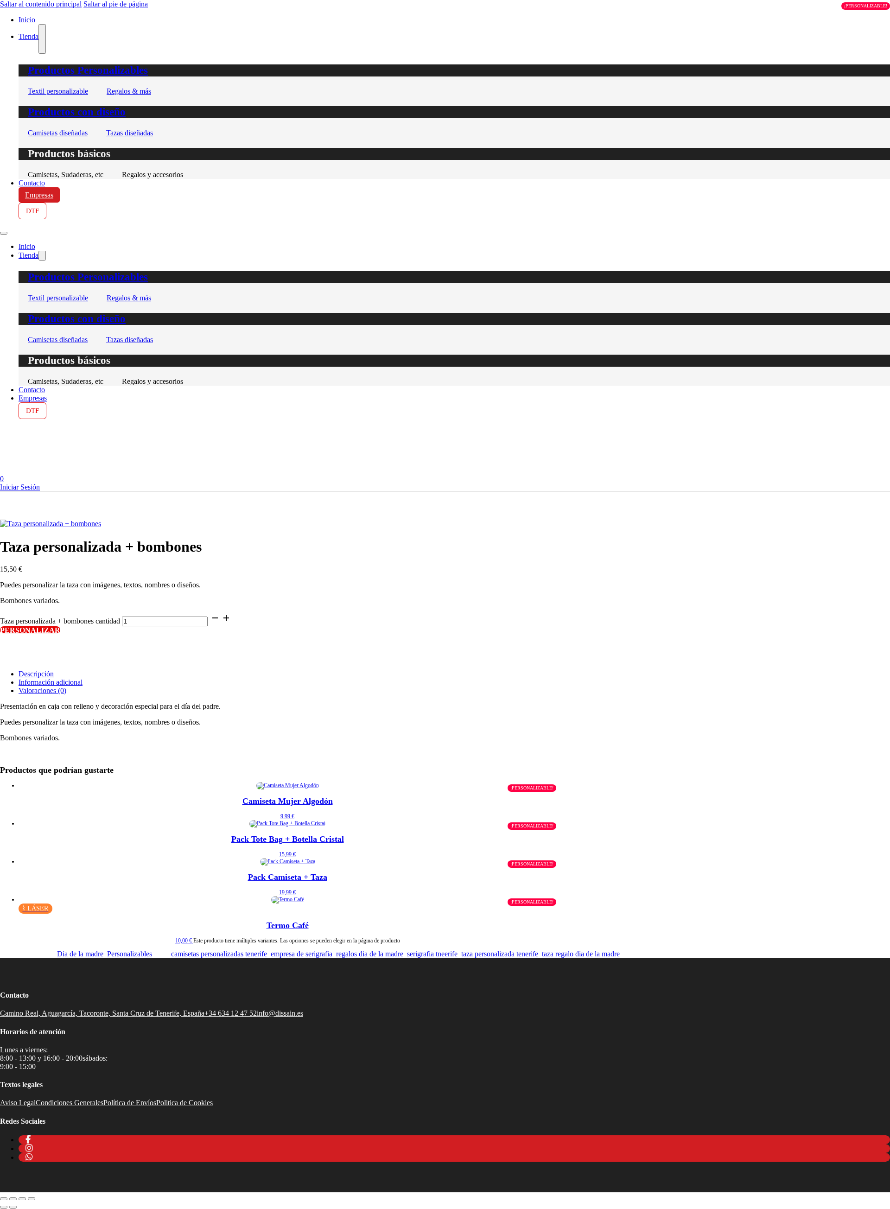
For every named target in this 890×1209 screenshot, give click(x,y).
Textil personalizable (58, 91)
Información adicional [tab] (51, 682)
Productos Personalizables (88, 70)
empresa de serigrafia (301, 954)
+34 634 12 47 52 (230, 1013)
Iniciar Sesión (20, 487)
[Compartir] (22, 1198)
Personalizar (30, 630)
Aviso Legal (18, 1103)
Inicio (27, 246)
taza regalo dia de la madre (581, 954)
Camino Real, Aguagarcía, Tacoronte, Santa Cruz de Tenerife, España (102, 1013)
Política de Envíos (129, 1103)
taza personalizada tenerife (499, 954)
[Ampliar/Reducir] (3, 1198)
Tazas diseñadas (129, 133)
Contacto (32, 183)
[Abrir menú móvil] (3, 233)
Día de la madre (80, 954)
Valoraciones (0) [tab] (42, 690)
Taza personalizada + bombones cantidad (60, 621)
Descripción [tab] (36, 674)
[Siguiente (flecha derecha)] (13, 1207)
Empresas (39, 195)
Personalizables (129, 954)
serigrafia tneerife (432, 954)
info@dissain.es (280, 1013)
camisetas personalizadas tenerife (219, 954)
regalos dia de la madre (369, 954)
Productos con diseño (77, 112)
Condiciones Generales (69, 1103)
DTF (32, 211)
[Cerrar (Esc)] (31, 1198)
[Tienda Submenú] (42, 39)
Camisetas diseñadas (58, 133)
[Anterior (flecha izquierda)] (3, 1207)
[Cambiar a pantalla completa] (13, 1198)
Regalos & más (129, 91)
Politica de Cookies (184, 1103)
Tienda (28, 36)
